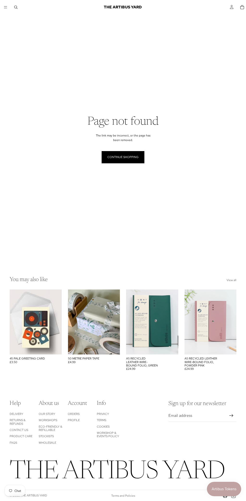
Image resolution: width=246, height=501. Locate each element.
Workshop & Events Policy (108, 434)
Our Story (47, 414)
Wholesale (47, 442)
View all (231, 280)
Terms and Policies (123, 496)
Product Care (21, 436)
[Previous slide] (131, 322)
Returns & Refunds (17, 421)
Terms (101, 420)
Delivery (16, 414)
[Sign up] (231, 416)
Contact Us (19, 430)
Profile (74, 420)
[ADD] (54, 347)
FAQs (13, 442)
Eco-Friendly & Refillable (50, 428)
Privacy (103, 414)
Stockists (46, 436)
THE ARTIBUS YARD (33, 495)
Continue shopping (123, 157)
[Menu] (5, 7)
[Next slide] (173, 322)
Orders (74, 414)
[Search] (16, 7)
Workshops (48, 420)
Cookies (103, 426)
